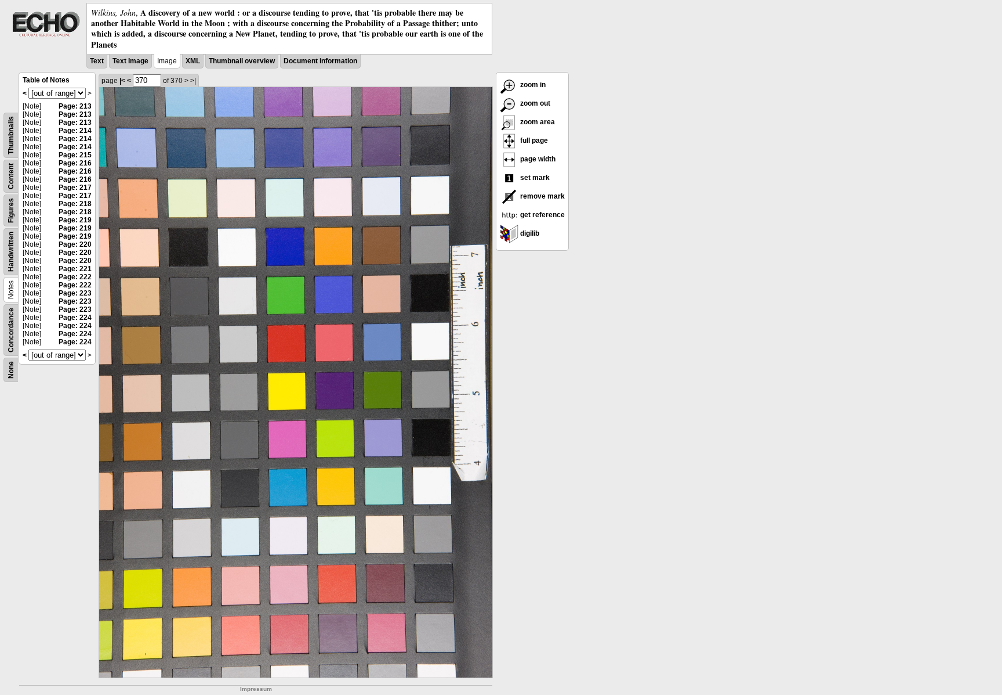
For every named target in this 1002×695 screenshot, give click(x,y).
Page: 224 (75, 318)
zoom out (534, 103)
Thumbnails (11, 135)
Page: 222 (75, 277)
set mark (534, 178)
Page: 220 (75, 244)
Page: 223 (75, 293)
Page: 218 (75, 204)
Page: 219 (75, 220)
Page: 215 (75, 155)
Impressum (256, 689)
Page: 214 (75, 131)
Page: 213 (75, 106)
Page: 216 (75, 163)
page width (537, 159)
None (11, 370)
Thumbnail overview (242, 61)
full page (533, 140)
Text (97, 61)
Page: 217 (75, 187)
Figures (11, 210)
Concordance (11, 330)
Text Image (130, 61)
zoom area (536, 122)
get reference (541, 215)
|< (122, 81)
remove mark (541, 196)
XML (193, 61)
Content (11, 176)
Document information (320, 61)
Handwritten (11, 252)
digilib (528, 233)
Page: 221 (75, 269)
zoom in (532, 85)
